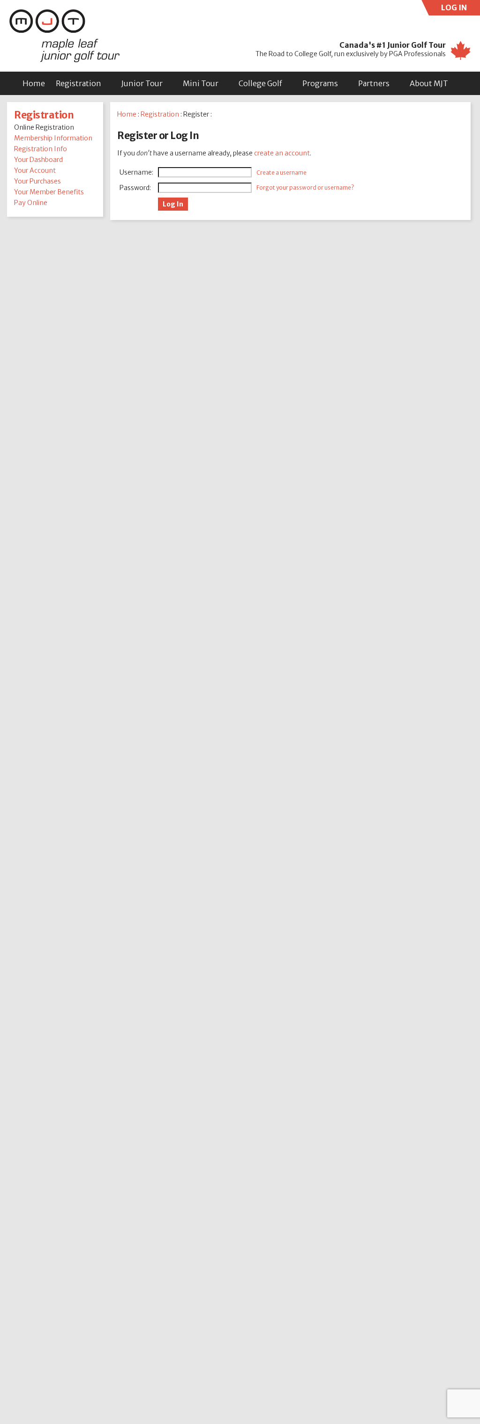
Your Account (35, 170)
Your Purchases (37, 181)
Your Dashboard (38, 159)
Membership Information (53, 138)
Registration (78, 83)
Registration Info (40, 149)
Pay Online (30, 202)
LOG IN (460, 9)
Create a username (281, 172)
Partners (374, 83)
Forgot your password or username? (305, 187)
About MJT (429, 83)
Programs (320, 83)
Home (33, 83)
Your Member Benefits (49, 192)
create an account (282, 153)
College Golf (260, 83)
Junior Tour (142, 83)
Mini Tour (200, 83)
